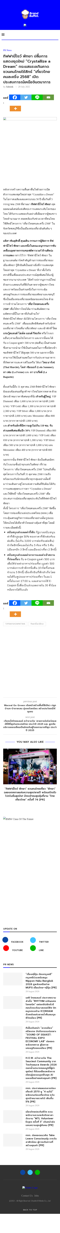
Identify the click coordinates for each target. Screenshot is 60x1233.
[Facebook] (14, 97)
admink (9, 87)
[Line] (37, 97)
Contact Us (27, 1195)
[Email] (48, 97)
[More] (16, 105)
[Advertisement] (30, 663)
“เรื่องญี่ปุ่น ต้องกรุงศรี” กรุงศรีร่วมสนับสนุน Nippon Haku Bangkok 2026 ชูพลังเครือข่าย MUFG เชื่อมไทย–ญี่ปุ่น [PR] (41, 981)
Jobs (36, 1195)
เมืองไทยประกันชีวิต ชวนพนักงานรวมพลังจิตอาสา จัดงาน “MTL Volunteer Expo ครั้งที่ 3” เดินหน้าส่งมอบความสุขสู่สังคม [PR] (40, 1118)
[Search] (56, 34)
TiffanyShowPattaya (15, 624)
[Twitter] (26, 97)
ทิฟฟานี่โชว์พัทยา (37, 624)
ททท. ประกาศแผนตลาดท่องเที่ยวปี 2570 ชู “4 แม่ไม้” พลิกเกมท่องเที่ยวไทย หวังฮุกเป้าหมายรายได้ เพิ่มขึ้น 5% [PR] (41, 1095)
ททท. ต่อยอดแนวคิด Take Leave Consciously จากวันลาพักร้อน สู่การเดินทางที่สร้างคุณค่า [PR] (41, 1140)
